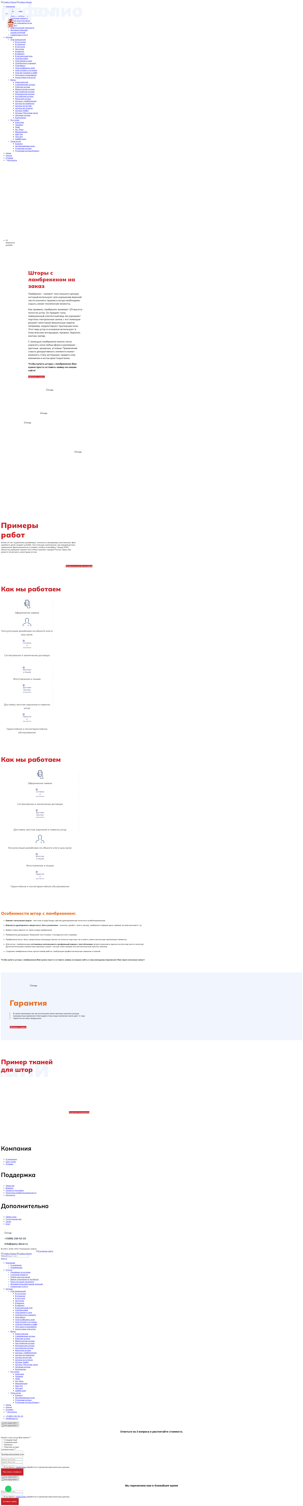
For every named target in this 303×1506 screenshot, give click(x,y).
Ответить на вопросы (79, 1112)
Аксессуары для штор (25, 77)
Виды (13, 80)
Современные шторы (25, 84)
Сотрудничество (13, 1219)
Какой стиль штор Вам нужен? (16, 1437)
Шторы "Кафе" (22, 110)
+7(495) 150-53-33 (14, 1416)
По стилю (14, 120)
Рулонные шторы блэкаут (27, 151)
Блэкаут (19, 143)
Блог (8, 1224)
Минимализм (21, 132)
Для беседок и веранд (25, 63)
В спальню (20, 44)
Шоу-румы (11, 1161)
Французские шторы (25, 89)
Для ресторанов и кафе (26, 72)
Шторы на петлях (23, 106)
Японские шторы (23, 98)
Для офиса (20, 65)
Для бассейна (21, 58)
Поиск (4, 1256)
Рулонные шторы (23, 148)
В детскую (20, 46)
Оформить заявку (36, 377)
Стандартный (10, 1440)
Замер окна (11, 1217)
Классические (21, 82)
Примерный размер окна (12, 1454)
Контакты (12, 160)
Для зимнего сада (23, 61)
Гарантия (10, 1185)
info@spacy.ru (12, 1418)
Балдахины (20, 117)
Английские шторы (24, 96)
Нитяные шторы (22, 115)
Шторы (9, 37)
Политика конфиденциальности (21, 1193)
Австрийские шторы (24, 91)
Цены (8, 153)
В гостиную (20, 42)
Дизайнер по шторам (20, 1272)
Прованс (19, 125)
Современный (10, 1442)
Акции (9, 155)
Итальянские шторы (24, 94)
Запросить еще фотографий (79, 566)
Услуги (9, 1270)
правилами (21, 1467)
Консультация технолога (22, 28)
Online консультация (20, 20)
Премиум (8, 1444)
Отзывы (9, 158)
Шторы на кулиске (24, 108)
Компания (10, 1263)
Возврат (9, 1188)
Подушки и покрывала (25, 75)
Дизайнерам (16, 1267)
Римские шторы (22, 87)
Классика (19, 122)
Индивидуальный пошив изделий (18, 31)
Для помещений (18, 39)
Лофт (17, 127)
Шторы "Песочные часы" (26, 113)
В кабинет (20, 54)
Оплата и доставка (15, 1190)
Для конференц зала (25, 68)
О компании (11, 1159)
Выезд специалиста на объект (24, 1279)
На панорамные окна (25, 146)
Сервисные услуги (19, 35)
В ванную (19, 51)
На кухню (19, 49)
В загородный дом (23, 56)
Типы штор (15, 141)
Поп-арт (19, 136)
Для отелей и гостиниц (26, 70)
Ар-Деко (19, 129)
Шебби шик (20, 139)
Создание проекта (19, 1274)
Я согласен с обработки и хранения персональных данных (36, 1467)
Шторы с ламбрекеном (25, 101)
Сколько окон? (8, 1449)
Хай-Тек (19, 134)
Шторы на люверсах (24, 103)
